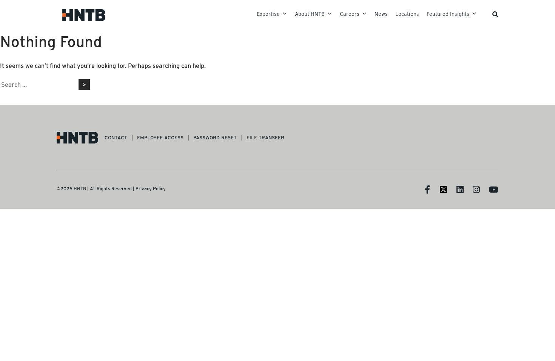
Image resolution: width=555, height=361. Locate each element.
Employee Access (160, 137)
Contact (116, 137)
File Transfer (265, 137)
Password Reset (215, 137)
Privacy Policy (151, 188)
